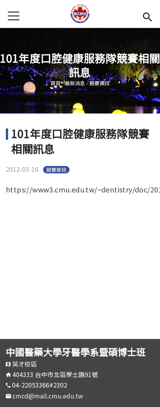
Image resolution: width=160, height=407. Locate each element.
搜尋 (147, 15)
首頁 (55, 83)
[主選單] (13, 15)
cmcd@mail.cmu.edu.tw (47, 395)
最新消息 (75, 83)
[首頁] (80, 13)
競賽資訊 (99, 83)
